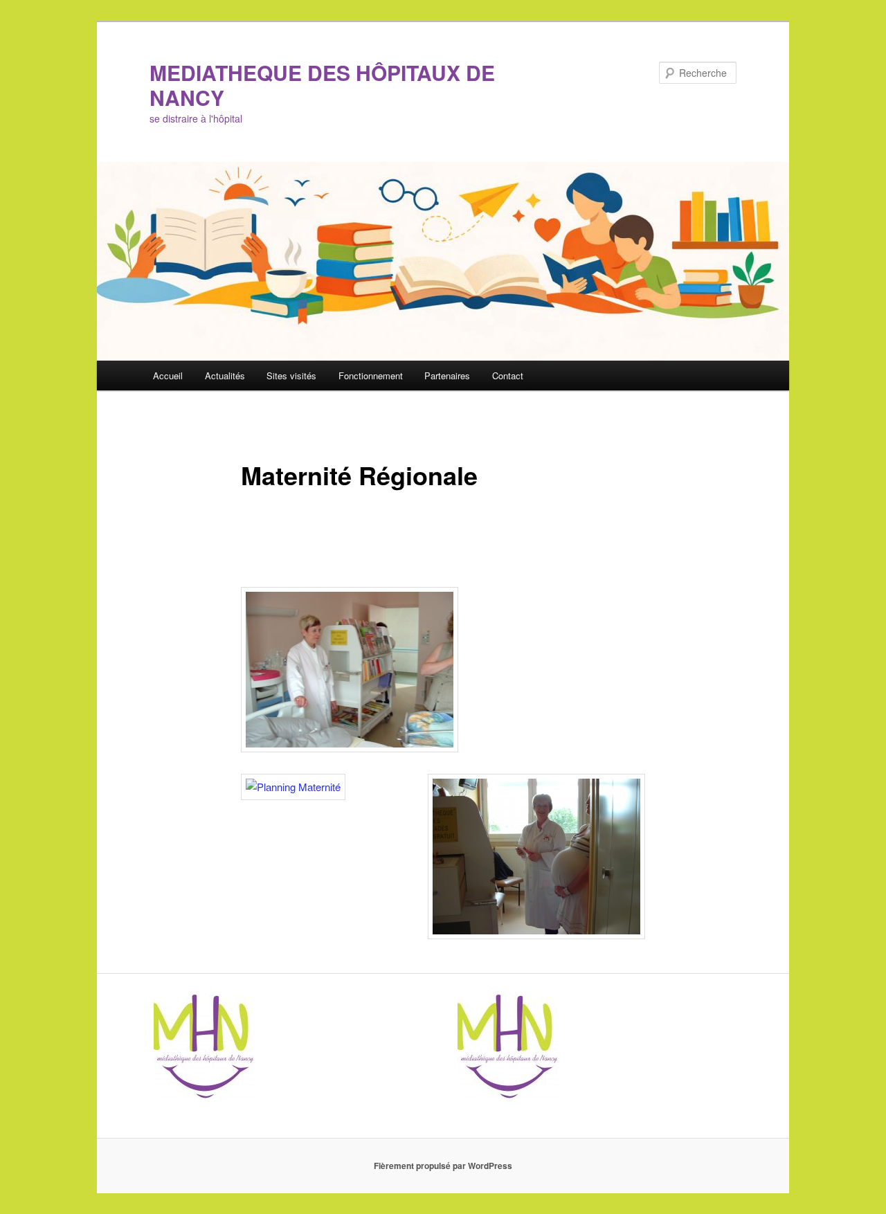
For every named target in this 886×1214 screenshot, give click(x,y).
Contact (507, 375)
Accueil (168, 375)
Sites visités (291, 375)
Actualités (225, 375)
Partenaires (447, 375)
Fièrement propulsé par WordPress (443, 1165)
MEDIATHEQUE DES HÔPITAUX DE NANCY (322, 84)
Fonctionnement (370, 375)
